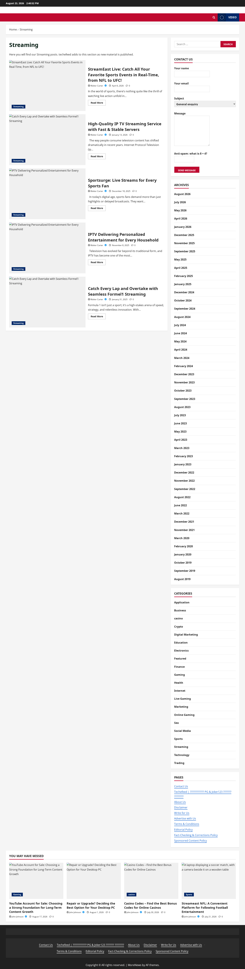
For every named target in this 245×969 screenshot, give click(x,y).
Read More (98, 103)
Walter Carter (97, 85)
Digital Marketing (186, 634)
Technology (181, 755)
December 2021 (184, 521)
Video (232, 17)
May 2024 (180, 341)
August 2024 (182, 317)
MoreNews (134, 965)
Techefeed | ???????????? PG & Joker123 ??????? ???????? (90, 945)
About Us (180, 802)
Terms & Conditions (186, 824)
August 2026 (182, 194)
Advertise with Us (185, 818)
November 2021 (184, 530)
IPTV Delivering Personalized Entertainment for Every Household (47, 248)
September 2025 (184, 251)
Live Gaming (182, 699)
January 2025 (182, 284)
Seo (176, 723)
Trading (179, 763)
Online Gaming (184, 715)
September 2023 (184, 399)
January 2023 (182, 464)
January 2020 (182, 554)
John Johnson (18, 916)
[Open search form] (214, 17)
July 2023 (180, 415)
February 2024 (183, 366)
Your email (181, 83)
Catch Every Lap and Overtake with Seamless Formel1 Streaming (47, 302)
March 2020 (181, 538)
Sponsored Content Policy (190, 840)
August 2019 (182, 579)
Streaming (18, 106)
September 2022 (184, 489)
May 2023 (180, 431)
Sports (178, 739)
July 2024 (180, 325)
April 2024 (180, 349)
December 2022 (184, 472)
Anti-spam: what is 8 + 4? (190, 153)
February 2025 (183, 276)
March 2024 (181, 358)
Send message (187, 170)
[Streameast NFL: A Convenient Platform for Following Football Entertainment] (209, 881)
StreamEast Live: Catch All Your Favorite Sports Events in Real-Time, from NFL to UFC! (47, 85)
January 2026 (182, 227)
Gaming (179, 675)
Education (181, 642)
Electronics (181, 650)
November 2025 (184, 243)
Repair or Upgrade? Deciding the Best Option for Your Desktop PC (91, 905)
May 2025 (180, 259)
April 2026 (180, 218)
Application (182, 602)
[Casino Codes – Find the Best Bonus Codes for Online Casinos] (151, 881)
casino (178, 618)
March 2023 (181, 448)
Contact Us (181, 786)
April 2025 (180, 268)
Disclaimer (181, 807)
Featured (180, 658)
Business (180, 610)
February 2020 (183, 546)
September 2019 (184, 571)
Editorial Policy (183, 829)
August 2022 (182, 497)
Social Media (182, 731)
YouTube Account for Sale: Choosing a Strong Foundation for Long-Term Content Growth (35, 907)
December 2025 (184, 235)
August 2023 (182, 407)
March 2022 (181, 513)
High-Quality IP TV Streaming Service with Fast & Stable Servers (47, 139)
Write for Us (181, 813)
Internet (179, 691)
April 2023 (180, 440)
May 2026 (180, 210)
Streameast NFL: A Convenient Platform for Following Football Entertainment (205, 907)
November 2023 (184, 382)
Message (180, 113)
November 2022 (184, 481)
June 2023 (180, 423)
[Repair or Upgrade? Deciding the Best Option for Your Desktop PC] (94, 881)
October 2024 (183, 300)
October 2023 (183, 390)
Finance (179, 667)
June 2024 (180, 333)
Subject (179, 98)
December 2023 (184, 374)
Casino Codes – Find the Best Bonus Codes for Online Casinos (150, 905)
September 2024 (184, 308)
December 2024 (184, 292)
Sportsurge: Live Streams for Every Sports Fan (47, 193)
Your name (181, 68)
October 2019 (183, 562)
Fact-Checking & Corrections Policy (196, 835)
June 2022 (180, 505)
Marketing (181, 707)
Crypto (178, 626)
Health (178, 683)
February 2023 (183, 456)
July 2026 (180, 202)
